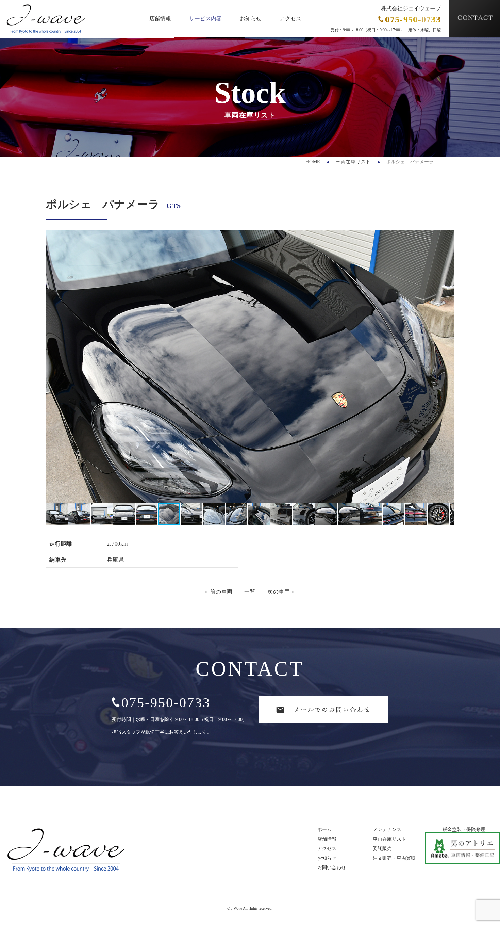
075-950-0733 (166, 702)
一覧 (250, 592)
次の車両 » (281, 592)
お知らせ (251, 18)
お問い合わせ (331, 867)
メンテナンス (387, 829)
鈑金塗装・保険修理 (464, 829)
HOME (312, 161)
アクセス (290, 18)
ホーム (324, 829)
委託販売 (382, 848)
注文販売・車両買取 (394, 858)
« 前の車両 (219, 592)
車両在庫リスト (353, 161)
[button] (52, 366)
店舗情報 (160, 18)
